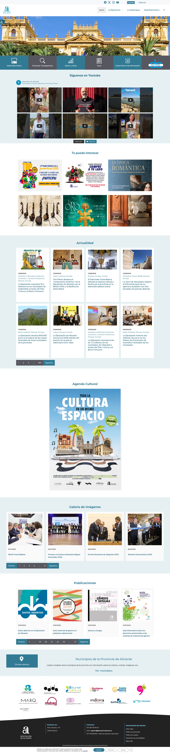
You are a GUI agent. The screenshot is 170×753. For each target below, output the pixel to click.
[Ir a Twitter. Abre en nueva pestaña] (109, 2)
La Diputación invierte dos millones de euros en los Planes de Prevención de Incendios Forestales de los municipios (136, 340)
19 (40, 642)
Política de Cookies (132, 735)
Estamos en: (52, 725)
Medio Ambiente (24, 332)
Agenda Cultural (85, 384)
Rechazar (111, 750)
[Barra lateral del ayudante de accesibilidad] (2, 22)
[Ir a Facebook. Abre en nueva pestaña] (105, 2)
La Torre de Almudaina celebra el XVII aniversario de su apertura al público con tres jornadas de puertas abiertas (137, 285)
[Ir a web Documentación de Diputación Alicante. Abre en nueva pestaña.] (71, 63)
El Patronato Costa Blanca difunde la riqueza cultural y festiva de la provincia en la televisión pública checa (101, 283)
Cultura (55, 276)
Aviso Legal (129, 729)
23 (64, 642)
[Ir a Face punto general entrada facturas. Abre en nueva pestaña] (99, 63)
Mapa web (129, 741)
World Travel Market (16, 554)
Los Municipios (133, 10)
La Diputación (114, 10)
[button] (164, 10)
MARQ (140, 276)
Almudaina (127, 276)
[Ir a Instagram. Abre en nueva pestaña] (113, 2)
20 (46, 642)
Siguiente (49, 363)
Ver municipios (103, 670)
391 (39, 363)
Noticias (21, 281)
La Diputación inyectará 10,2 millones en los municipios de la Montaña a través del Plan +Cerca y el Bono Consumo (32, 287)
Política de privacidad (133, 732)
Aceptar (98, 750)
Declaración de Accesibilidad (135, 738)
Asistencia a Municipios (27, 276)
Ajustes (123, 750)
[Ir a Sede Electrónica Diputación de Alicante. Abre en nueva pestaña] (14, 63)
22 (58, 642)
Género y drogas (95, 631)
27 (75, 642)
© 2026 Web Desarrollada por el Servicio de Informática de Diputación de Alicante (85, 745)
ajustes (85, 751)
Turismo (105, 276)
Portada (28, 281)
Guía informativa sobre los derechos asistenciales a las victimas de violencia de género (136, 633)
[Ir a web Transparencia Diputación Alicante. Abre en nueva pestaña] (42, 63)
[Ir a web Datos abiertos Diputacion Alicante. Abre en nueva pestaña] (156, 63)
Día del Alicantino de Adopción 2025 (103, 554)
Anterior (11, 566)
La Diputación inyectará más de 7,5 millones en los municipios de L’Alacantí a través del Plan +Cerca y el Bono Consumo (101, 345)
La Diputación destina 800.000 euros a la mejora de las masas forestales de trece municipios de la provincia (32, 339)
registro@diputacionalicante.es (101, 730)
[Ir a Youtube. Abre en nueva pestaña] (117, 2)
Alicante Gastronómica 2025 (140, 554)
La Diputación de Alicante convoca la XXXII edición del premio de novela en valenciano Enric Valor (66, 339)
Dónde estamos (22, 664)
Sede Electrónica (151, 10)
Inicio (101, 10)
